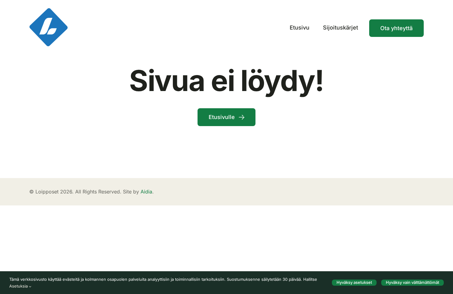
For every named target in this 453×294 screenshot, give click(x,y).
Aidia (146, 192)
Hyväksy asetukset (354, 282)
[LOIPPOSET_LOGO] (48, 10)
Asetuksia (19, 286)
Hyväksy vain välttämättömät (412, 282)
